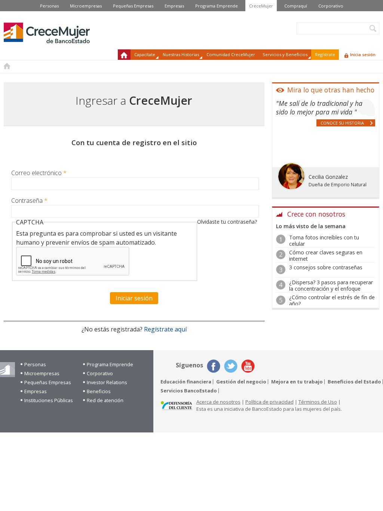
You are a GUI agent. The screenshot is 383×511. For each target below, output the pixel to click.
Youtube (248, 366)
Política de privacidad (269, 401)
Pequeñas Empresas (133, 6)
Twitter (231, 366)
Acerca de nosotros (218, 401)
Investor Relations (107, 382)
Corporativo (330, 6)
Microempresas (86, 6)
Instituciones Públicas (48, 400)
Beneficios (99, 391)
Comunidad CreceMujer (230, 54)
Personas (49, 6)
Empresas (174, 6)
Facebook (213, 366)
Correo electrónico (39, 173)
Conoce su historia (342, 123)
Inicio (124, 54)
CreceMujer (261, 6)
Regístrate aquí (165, 329)
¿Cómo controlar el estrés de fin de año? (332, 300)
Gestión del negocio (241, 381)
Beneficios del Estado (354, 381)
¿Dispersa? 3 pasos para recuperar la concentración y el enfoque (331, 285)
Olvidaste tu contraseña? (227, 221)
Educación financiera (185, 381)
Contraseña (29, 200)
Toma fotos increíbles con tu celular (324, 240)
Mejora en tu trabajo (297, 381)
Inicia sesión (363, 54)
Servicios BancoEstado (188, 390)
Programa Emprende (216, 6)
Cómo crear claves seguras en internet (325, 255)
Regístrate (325, 54)
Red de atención (105, 400)
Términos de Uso (317, 401)
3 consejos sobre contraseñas (325, 267)
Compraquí (295, 6)
